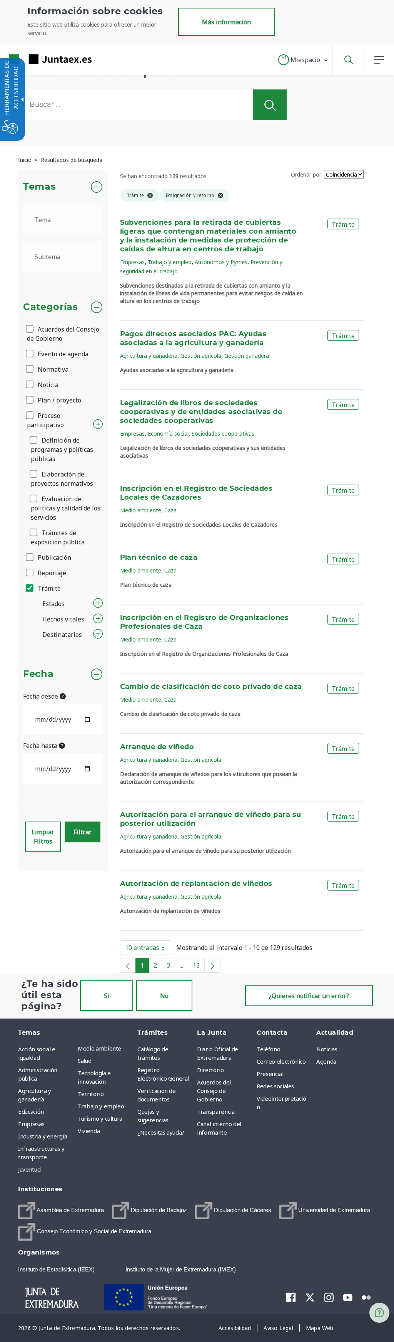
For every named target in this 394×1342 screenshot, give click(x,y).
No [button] (164, 996)
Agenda (326, 1061)
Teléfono (268, 1049)
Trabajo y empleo (170, 262)
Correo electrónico (281, 1061)
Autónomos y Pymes (221, 262)
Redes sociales (275, 1086)
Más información (226, 22)
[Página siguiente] (212, 965)
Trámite (48, 588)
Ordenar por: (306, 174)
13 (199, 967)
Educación (31, 1111)
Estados (53, 603)
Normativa (52, 369)
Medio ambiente (140, 510)
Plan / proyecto (58, 400)
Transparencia (215, 1111)
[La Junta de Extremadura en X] (310, 1297)
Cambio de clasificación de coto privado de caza (211, 687)
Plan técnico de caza (159, 557)
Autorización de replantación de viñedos (196, 884)
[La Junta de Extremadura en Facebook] (291, 1297)
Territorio (91, 1094)
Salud (84, 1060)
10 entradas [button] (148, 949)
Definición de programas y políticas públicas (62, 449)
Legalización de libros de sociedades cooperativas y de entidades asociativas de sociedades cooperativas (201, 412)
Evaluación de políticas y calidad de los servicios (65, 508)
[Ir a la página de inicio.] (36, 59)
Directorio (210, 1070)
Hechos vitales (63, 619)
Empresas (132, 262)
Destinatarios (62, 634)
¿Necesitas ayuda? (160, 1132)
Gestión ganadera (246, 355)
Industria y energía (42, 1136)
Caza (170, 510)
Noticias (326, 1049)
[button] (303, 60)
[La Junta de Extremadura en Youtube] (347, 1296)
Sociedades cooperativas (223, 433)
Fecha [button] (38, 674)
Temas (39, 187)
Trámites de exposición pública (58, 537)
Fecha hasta (41, 745)
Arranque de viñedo (157, 747)
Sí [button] (106, 996)
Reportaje (51, 573)
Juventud (29, 1169)
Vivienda (89, 1131)
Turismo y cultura (100, 1118)
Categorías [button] (50, 307)
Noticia (47, 385)
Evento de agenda (62, 354)
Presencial (270, 1074)
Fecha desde (41, 696)
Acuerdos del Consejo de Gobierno (63, 334)
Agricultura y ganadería (148, 355)
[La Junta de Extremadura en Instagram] (328, 1297)
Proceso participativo (45, 420)
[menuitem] (106, 1048)
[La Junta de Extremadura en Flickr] (366, 1296)
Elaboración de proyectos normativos (62, 479)
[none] (128, 965)
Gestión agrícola (200, 355)
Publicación (53, 557)
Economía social (168, 433)
